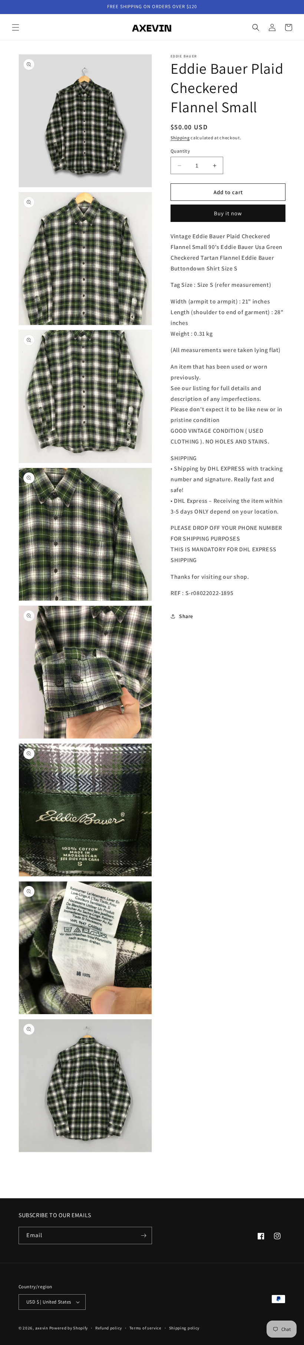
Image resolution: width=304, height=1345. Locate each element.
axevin (41, 1328)
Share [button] (186, 616)
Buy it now (228, 213)
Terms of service (145, 1328)
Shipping (180, 137)
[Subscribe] (143, 1235)
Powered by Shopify (68, 1328)
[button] (15, 27)
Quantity (180, 151)
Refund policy (108, 1328)
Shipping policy (184, 1328)
